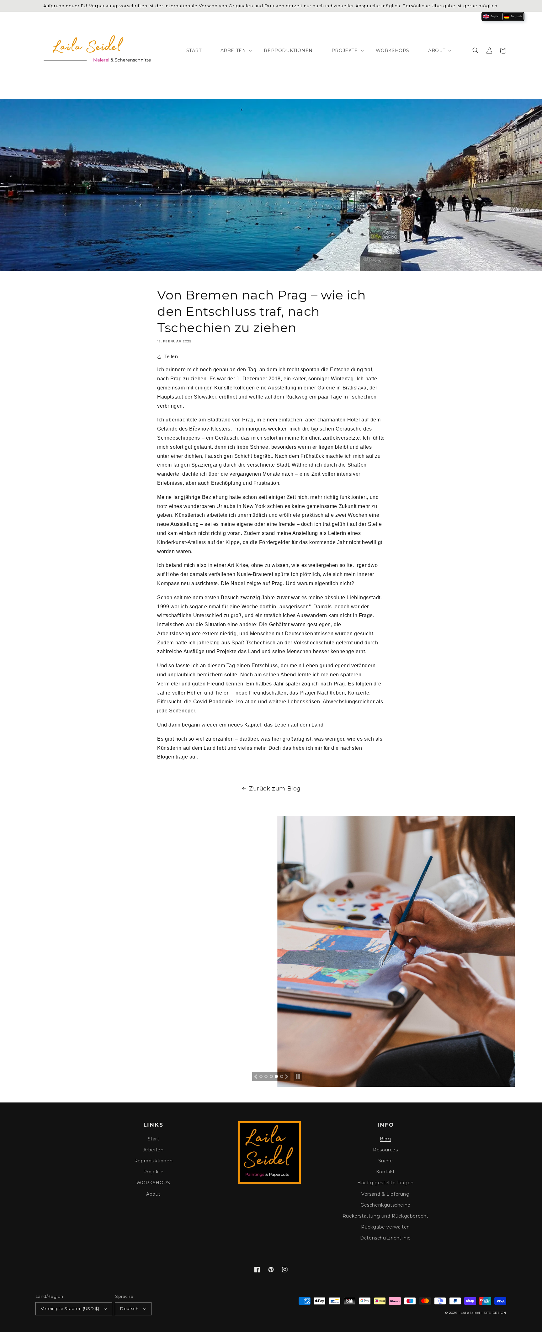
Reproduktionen (153, 1161)
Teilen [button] (171, 356)
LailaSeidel (470, 1313)
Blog (385, 1139)
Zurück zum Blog (275, 788)
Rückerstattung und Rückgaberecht (385, 1216)
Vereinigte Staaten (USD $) (70, 1308)
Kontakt (385, 1172)
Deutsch (129, 1308)
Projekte (153, 1172)
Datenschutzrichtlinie (385, 1238)
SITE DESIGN (495, 1313)
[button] (475, 50)
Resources (385, 1150)
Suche (385, 1161)
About (153, 1194)
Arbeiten (153, 1150)
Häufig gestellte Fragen (385, 1183)
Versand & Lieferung (385, 1194)
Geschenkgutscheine (385, 1205)
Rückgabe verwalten (385, 1227)
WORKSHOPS (153, 1183)
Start (153, 1139)
